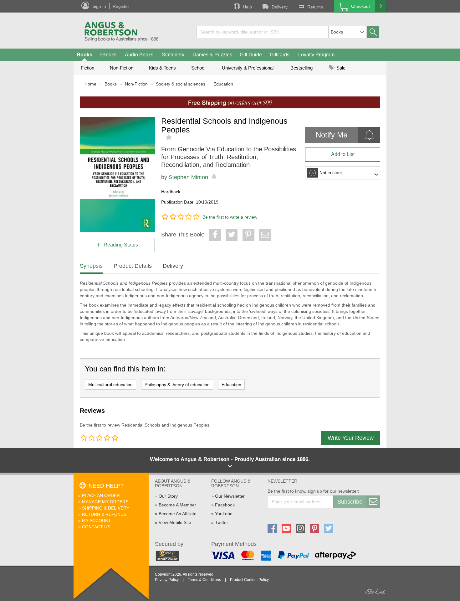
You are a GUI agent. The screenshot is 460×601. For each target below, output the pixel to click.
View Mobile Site (175, 522)
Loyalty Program (316, 54)
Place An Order (101, 495)
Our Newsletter (230, 496)
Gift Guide (251, 54)
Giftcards (279, 54)
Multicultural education (110, 384)
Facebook (225, 504)
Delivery (280, 6)
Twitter (221, 522)
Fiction (87, 67)
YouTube (224, 513)
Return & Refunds (104, 514)
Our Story (168, 496)
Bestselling (301, 67)
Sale (340, 67)
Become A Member (177, 504)
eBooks (108, 54)
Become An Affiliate (178, 513)
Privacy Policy (167, 580)
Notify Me (331, 135)
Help (247, 6)
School (198, 67)
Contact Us (96, 526)
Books (84, 54)
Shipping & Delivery (105, 507)
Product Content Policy (249, 580)
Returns (315, 6)
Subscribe (349, 502)
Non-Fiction (121, 67)
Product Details (133, 266)
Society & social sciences (180, 83)
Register (121, 6)
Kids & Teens (162, 67)
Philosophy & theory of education (177, 384)
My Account (96, 520)
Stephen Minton (188, 177)
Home (90, 83)
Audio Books (139, 54)
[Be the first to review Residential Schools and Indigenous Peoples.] (169, 137)
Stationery (173, 54)
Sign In (99, 6)
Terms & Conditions (204, 580)
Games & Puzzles (212, 54)
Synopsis (91, 266)
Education (223, 83)
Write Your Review (351, 438)
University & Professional (247, 67)
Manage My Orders (105, 501)
